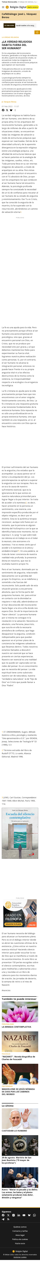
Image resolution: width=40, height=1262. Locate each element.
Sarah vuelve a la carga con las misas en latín (26, 26)
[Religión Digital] (16, 7)
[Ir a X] (9, 1215)
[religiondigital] (20, 1251)
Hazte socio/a (32, 7)
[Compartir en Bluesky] (11, 110)
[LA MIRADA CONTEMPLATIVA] (20, 1012)
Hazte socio (20, 1243)
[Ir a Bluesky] (29, 1215)
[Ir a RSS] (9, 1219)
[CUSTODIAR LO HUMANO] (20, 1118)
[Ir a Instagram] (14, 1215)
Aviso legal (20, 1235)
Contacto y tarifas (20, 1231)
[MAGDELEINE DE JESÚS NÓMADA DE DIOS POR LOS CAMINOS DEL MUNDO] (20, 1074)
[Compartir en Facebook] (3, 110)
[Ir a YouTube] (24, 1215)
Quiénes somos (20, 1227)
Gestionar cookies (20, 1257)
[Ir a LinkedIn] (19, 1215)
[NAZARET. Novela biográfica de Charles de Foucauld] (20, 1041)
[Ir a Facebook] (3, 1215)
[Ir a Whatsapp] (35, 1215)
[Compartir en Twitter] (7, 110)
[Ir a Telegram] (3, 1219)
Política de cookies (20, 1239)
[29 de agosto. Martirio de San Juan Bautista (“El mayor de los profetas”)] (20, 1145)
